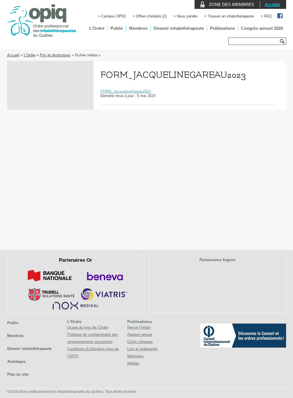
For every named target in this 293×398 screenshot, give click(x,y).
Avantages (16, 361)
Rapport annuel (139, 334)
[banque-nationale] (50, 282)
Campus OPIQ (113, 16)
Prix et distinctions (55, 55)
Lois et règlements (142, 349)
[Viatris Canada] (104, 299)
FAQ (268, 16)
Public (116, 28)
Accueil (13, 55)
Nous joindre (187, 16)
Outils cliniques (140, 342)
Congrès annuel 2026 (262, 28)
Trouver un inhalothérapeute (231, 16)
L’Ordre (96, 28)
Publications (222, 28)
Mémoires (135, 356)
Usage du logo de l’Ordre (87, 327)
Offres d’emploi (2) (151, 16)
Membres (138, 28)
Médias (133, 363)
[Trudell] (49, 299)
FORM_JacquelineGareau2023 (125, 91)
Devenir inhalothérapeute (179, 28)
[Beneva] (104, 282)
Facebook (280, 16)
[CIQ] (243, 346)
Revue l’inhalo (139, 327)
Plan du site (17, 374)
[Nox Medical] (75, 308)
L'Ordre (74, 321)
